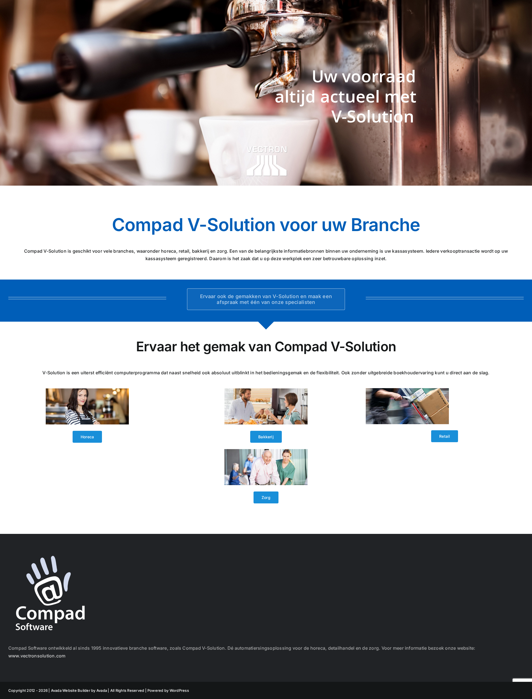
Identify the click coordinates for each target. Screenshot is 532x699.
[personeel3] (87, 390)
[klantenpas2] (266, 390)
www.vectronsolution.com (37, 656)
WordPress (179, 690)
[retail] (407, 390)
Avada (101, 690)
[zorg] (266, 451)
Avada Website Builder (70, 690)
